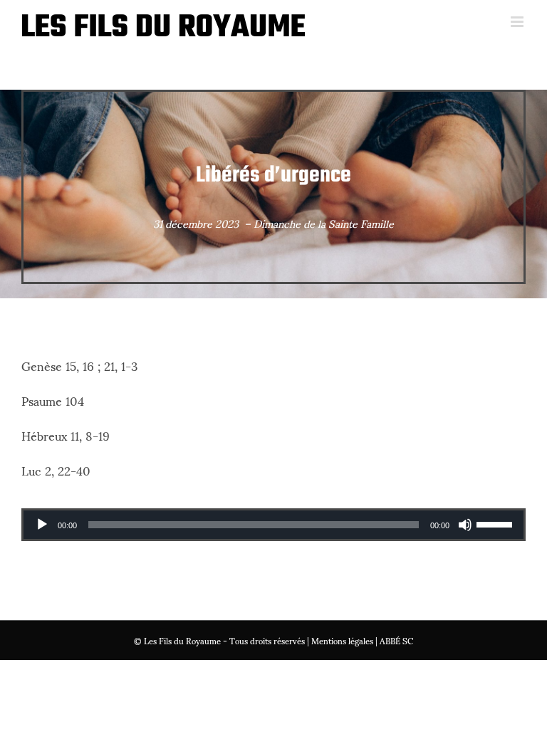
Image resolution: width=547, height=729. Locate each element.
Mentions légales (342, 640)
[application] (273, 524)
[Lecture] (42, 525)
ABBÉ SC (396, 640)
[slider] (496, 523)
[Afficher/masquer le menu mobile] (518, 21)
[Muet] (465, 525)
